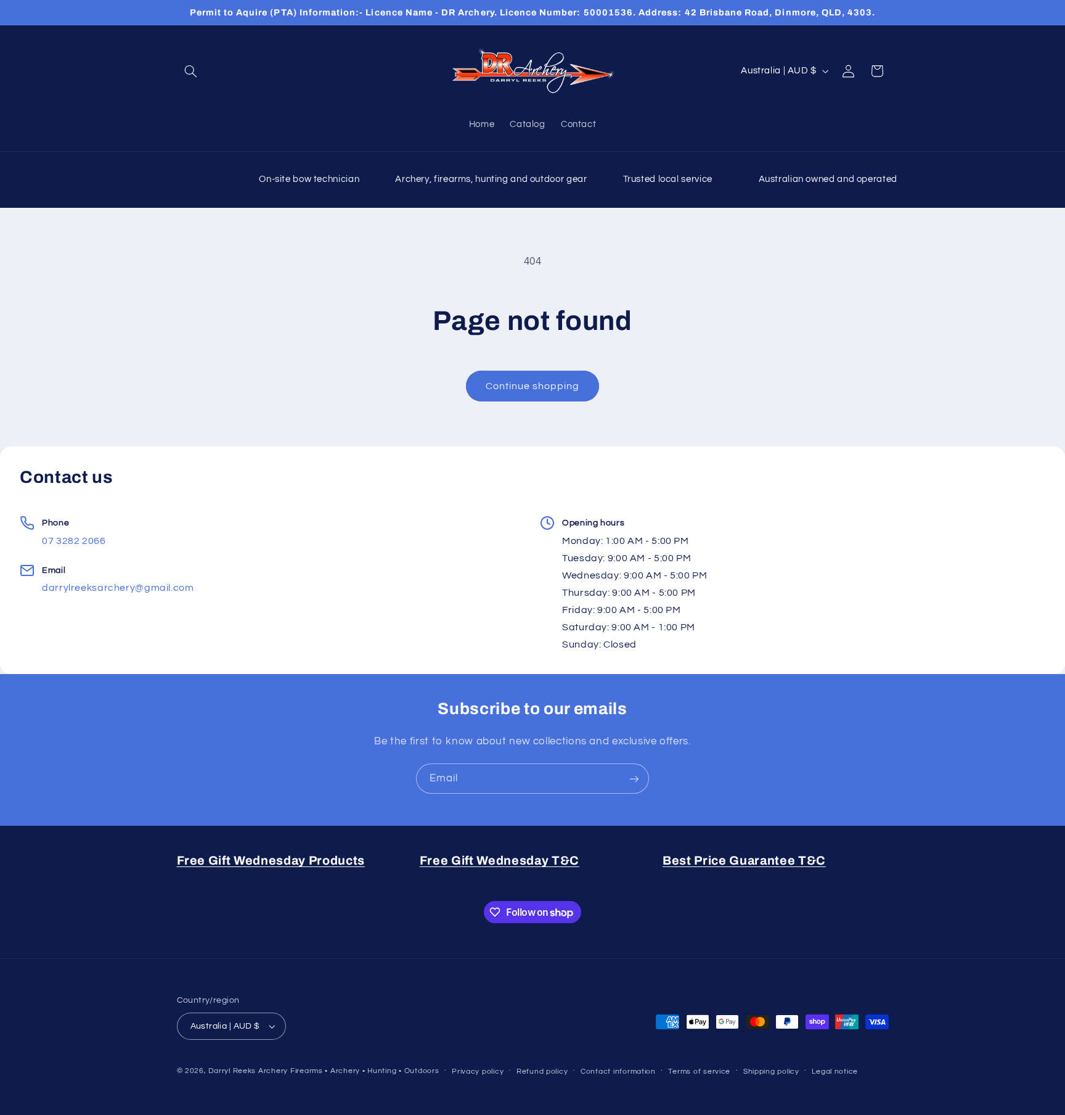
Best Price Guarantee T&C (744, 860)
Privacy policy (478, 1071)
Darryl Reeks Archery (248, 1071)
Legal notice (835, 1071)
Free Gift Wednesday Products (271, 860)
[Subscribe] (634, 778)
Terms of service (699, 1071)
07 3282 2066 (74, 541)
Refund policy (542, 1071)
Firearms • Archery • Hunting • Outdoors (364, 1071)
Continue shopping (533, 386)
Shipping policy (771, 1071)
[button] (191, 71)
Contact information (618, 1071)
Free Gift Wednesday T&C (499, 860)
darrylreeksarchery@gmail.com (118, 588)
